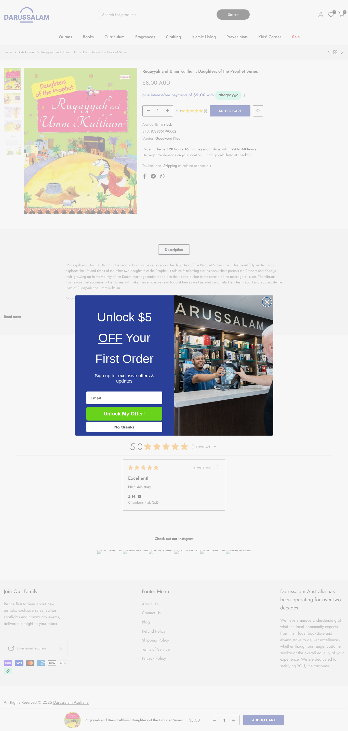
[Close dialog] (266, 301)
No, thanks (124, 427)
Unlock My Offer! (124, 413)
